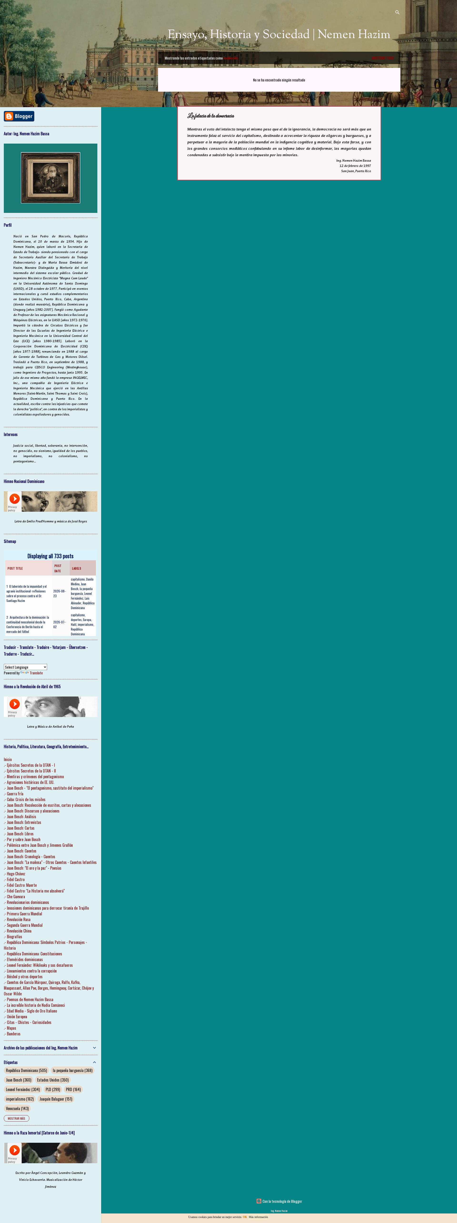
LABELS (76, 568)
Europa (87, 619)
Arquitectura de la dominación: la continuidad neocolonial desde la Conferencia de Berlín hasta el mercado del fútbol (27, 624)
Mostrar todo (383, 57)
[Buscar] (397, 13)
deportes (76, 619)
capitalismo (78, 579)
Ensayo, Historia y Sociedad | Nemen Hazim (279, 35)
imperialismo (85, 624)
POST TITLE (15, 568)
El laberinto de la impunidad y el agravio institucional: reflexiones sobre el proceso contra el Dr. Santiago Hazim (26, 593)
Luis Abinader (80, 600)
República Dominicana (82, 605)
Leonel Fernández (81, 596)
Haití (73, 624)
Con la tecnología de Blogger (282, 1201)
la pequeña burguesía (82, 591)
